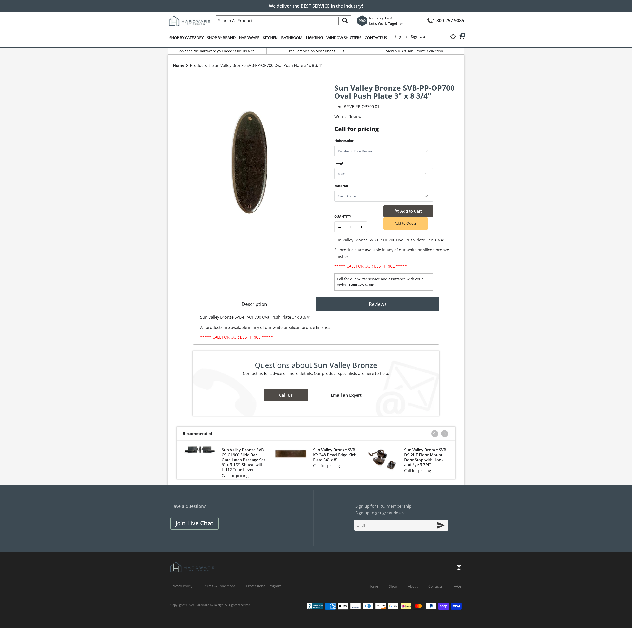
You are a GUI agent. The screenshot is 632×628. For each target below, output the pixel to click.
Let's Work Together (386, 23)
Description (254, 304)
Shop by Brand (221, 37)
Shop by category (186, 37)
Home (373, 586)
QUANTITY (342, 216)
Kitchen (270, 37)
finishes (341, 256)
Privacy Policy (181, 586)
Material (341, 186)
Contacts (435, 586)
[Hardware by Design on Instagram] (459, 568)
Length (340, 163)
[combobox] (283, 20)
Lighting (314, 37)
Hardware (249, 37)
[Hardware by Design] (189, 19)
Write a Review (347, 116)
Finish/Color (344, 140)
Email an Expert (346, 395)
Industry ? (380, 18)
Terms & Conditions (219, 586)
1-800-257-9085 (448, 20)
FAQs (457, 586)
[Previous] (434, 433)
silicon (429, 250)
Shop (393, 586)
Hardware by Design (209, 605)
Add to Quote (405, 223)
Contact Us (376, 37)
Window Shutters (343, 37)
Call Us (286, 395)
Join (195, 523)
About (413, 586)
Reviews (378, 304)
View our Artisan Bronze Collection (414, 51)
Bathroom (291, 37)
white (412, 250)
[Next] (444, 433)
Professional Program (263, 586)
